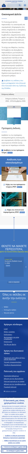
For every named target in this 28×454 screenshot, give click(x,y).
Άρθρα (6, 307)
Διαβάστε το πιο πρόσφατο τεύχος (13, 151)
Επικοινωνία (8, 342)
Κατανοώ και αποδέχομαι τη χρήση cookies (15, 447)
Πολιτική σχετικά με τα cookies (14, 381)
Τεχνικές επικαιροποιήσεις (13, 362)
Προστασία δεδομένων (11, 376)
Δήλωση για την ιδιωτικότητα (13, 379)
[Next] (26, 267)
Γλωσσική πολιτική (10, 387)
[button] (25, 2)
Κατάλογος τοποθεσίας (10, 391)
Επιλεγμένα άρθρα (10, 310)
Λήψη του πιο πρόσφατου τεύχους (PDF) (15, 186)
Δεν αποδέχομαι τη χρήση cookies (15, 450)
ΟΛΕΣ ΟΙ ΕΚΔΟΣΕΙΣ (14, 282)
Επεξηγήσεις (8, 334)
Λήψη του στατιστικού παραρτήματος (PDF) (13, 211)
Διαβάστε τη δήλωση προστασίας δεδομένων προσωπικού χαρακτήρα (14, 437)
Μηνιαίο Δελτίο (9, 313)
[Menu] (25, 5)
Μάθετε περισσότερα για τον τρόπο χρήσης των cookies (15, 442)
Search (19, 5)
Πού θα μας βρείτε (10, 344)
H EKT (6, 329)
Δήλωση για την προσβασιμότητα (15, 384)
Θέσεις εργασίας (9, 332)
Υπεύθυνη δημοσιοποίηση (12, 365)
